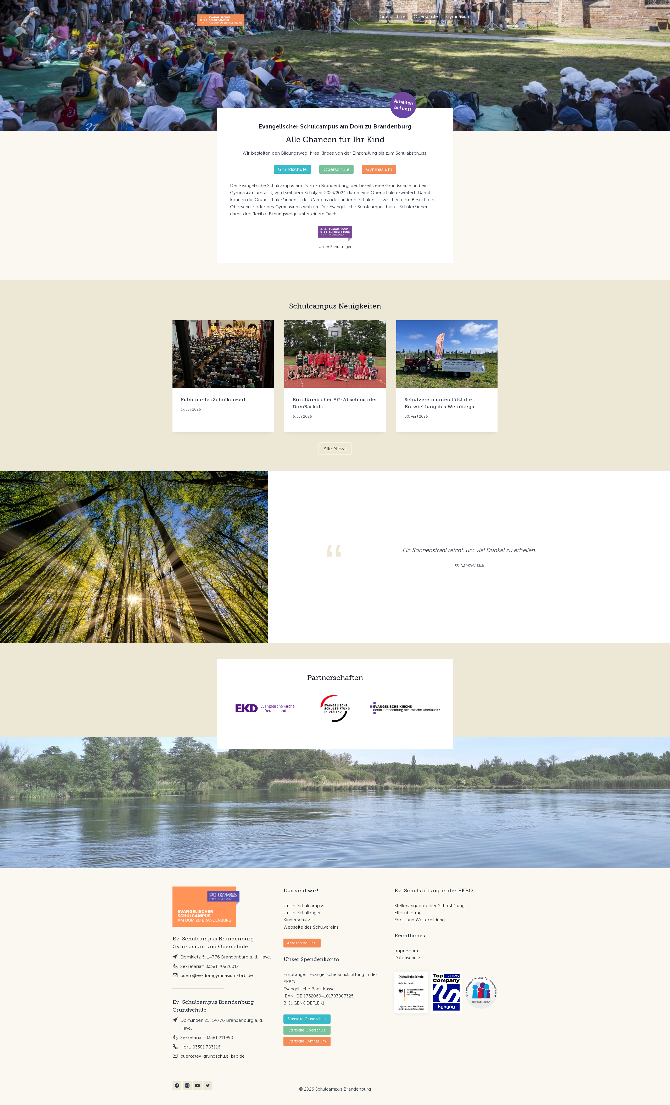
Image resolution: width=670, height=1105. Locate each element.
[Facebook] (176, 1085)
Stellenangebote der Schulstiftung (429, 905)
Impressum (406, 950)
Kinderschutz (296, 919)
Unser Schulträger (302, 912)
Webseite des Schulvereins (311, 927)
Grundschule (392, 16)
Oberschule (426, 16)
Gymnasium (458, 16)
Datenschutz (407, 957)
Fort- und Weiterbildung (419, 919)
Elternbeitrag (408, 912)
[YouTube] (197, 1085)
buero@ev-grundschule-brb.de (212, 1056)
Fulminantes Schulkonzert (213, 399)
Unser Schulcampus (303, 905)
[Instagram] (187, 1085)
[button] (403, 105)
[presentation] (223, 354)
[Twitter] (207, 1085)
